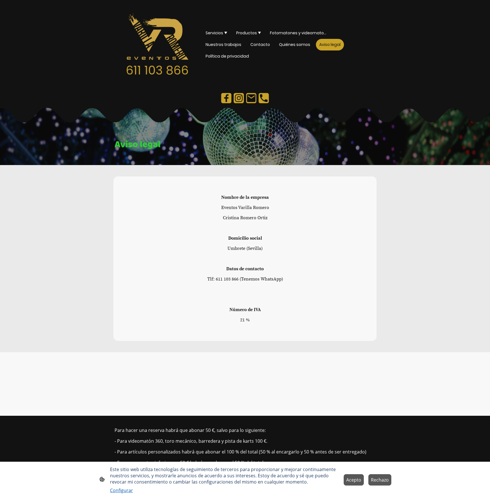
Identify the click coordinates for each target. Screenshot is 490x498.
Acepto (353, 480)
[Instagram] (239, 98)
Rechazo (380, 480)
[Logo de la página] (157, 44)
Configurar (121, 490)
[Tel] (264, 98)
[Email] (251, 98)
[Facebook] (226, 98)
